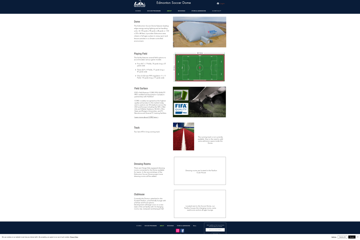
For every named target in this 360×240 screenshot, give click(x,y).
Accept (352, 237)
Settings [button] (334, 237)
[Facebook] (182, 230)
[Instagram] (178, 230)
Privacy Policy (74, 237)
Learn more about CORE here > (146, 117)
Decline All (342, 237)
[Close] (358, 237)
